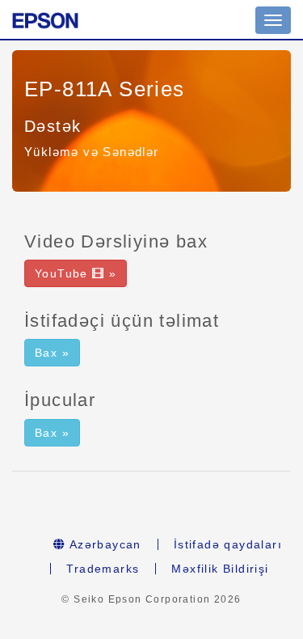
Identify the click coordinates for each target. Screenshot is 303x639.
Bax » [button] (52, 352)
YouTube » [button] (75, 273)
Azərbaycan (103, 544)
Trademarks (102, 568)
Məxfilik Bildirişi (219, 568)
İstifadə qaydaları (228, 544)
